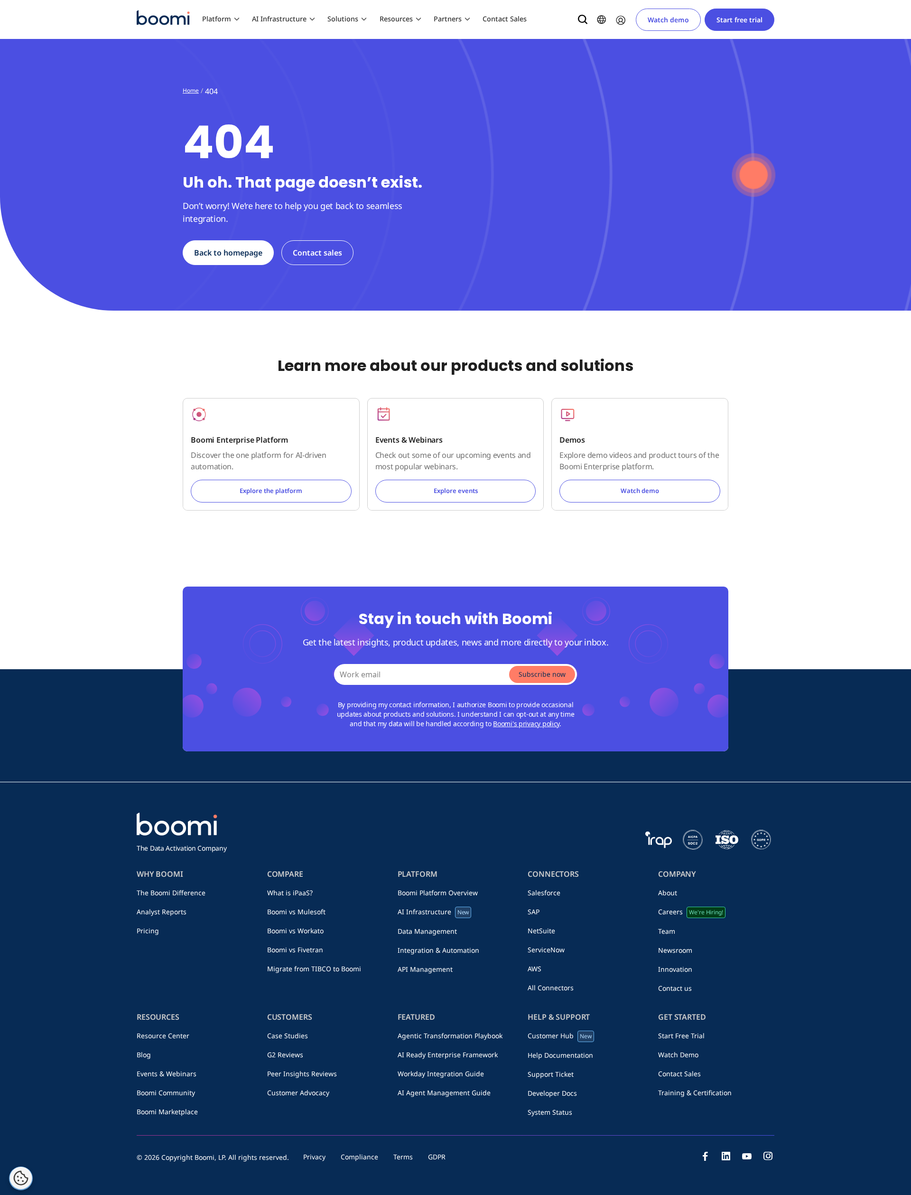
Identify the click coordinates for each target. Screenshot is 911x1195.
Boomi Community (166, 1092)
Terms (403, 1156)
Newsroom (675, 950)
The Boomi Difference (171, 892)
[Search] (582, 19)
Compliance (359, 1156)
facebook (705, 1156)
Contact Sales (505, 18)
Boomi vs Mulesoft (296, 911)
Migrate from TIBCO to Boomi (314, 968)
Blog (144, 1054)
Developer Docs (552, 1093)
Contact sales (317, 252)
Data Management (427, 931)
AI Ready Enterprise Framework (448, 1054)
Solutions (342, 18)
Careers (690, 911)
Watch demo (668, 19)
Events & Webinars (166, 1073)
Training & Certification (695, 1092)
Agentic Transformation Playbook (450, 1035)
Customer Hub (560, 1035)
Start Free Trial (681, 1035)
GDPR (437, 1156)
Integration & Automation (438, 950)
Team (666, 931)
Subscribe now (542, 674)
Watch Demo (678, 1054)
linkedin (726, 1156)
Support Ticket (551, 1074)
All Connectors (551, 987)
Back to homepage (228, 252)
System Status (550, 1112)
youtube (746, 1156)
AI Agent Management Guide (444, 1092)
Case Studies (287, 1035)
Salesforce (544, 892)
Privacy (314, 1156)
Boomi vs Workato (295, 930)
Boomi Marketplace (167, 1111)
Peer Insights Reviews (302, 1073)
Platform (216, 18)
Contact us (675, 988)
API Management (425, 969)
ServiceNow (546, 949)
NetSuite (541, 930)
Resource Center (163, 1035)
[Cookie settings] (21, 1178)
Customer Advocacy (298, 1092)
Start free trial (739, 19)
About (667, 892)
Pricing (148, 930)
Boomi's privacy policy (526, 723)
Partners (448, 18)
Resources (396, 18)
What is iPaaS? (290, 892)
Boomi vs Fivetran (295, 949)
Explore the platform (271, 490)
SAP (533, 911)
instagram (767, 1156)
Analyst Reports (161, 911)
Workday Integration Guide (441, 1073)
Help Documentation (560, 1055)
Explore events (456, 490)
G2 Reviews (285, 1054)
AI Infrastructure (279, 18)
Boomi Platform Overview (438, 892)
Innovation (675, 969)
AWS (534, 968)
